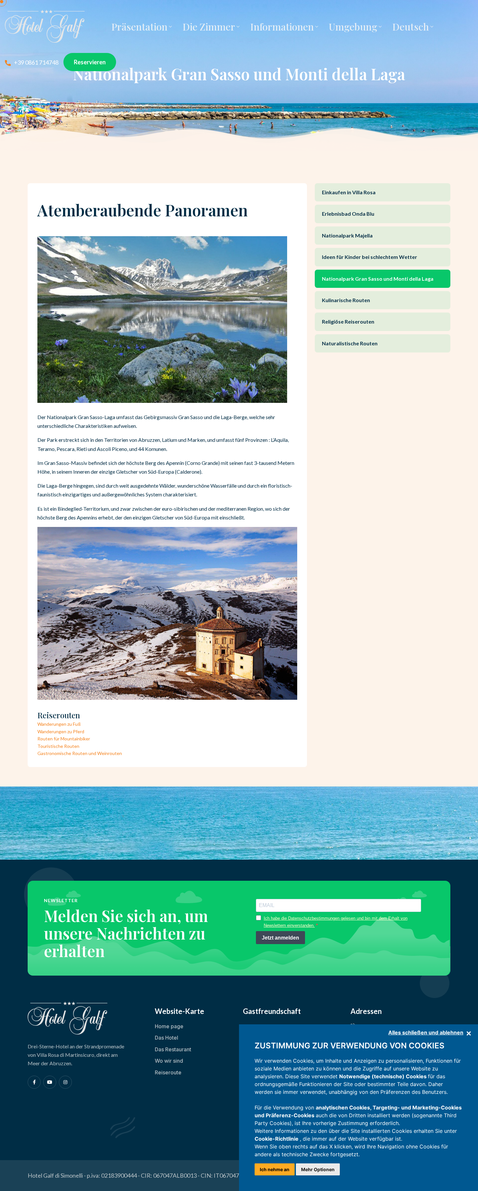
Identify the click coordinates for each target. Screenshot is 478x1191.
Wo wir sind (169, 1060)
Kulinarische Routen (346, 300)
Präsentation (139, 26)
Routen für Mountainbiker (63, 738)
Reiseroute (168, 1072)
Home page (169, 1026)
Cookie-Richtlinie (277, 1138)
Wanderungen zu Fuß (59, 724)
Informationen (282, 26)
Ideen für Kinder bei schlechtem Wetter (369, 257)
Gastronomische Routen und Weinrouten (79, 753)
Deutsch (410, 26)
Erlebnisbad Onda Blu (348, 214)
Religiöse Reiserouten (348, 321)
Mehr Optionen (318, 1169)
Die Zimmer (208, 26)
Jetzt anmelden (280, 938)
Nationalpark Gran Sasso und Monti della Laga (377, 278)
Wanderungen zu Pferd (60, 731)
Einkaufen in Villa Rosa (349, 192)
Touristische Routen (58, 746)
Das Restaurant (173, 1049)
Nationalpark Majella (347, 235)
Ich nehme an (274, 1169)
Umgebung (353, 26)
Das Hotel (166, 1037)
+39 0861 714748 (36, 62)
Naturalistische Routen (350, 343)
